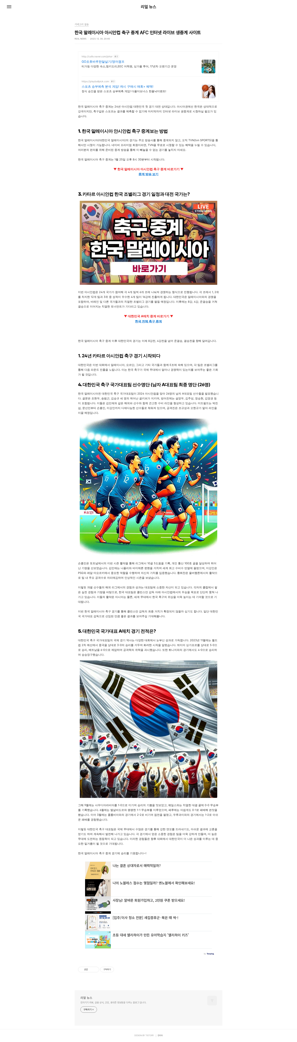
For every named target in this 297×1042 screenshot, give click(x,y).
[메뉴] (9, 6)
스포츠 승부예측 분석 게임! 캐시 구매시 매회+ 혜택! (117, 86)
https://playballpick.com (95, 81)
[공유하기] (91, 969)
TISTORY (149, 1035)
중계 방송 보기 (148, 174)
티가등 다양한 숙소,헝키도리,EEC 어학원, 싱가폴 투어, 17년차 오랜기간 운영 (129, 66)
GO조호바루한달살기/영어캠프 (103, 61)
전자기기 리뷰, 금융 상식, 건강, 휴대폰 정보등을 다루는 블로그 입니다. (113, 1002)
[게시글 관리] (95, 969)
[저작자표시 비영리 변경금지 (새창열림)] (118, 969)
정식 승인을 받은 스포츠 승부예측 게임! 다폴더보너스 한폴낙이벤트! (124, 91)
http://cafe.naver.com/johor (97, 56)
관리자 (160, 1035)
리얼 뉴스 (148, 7)
